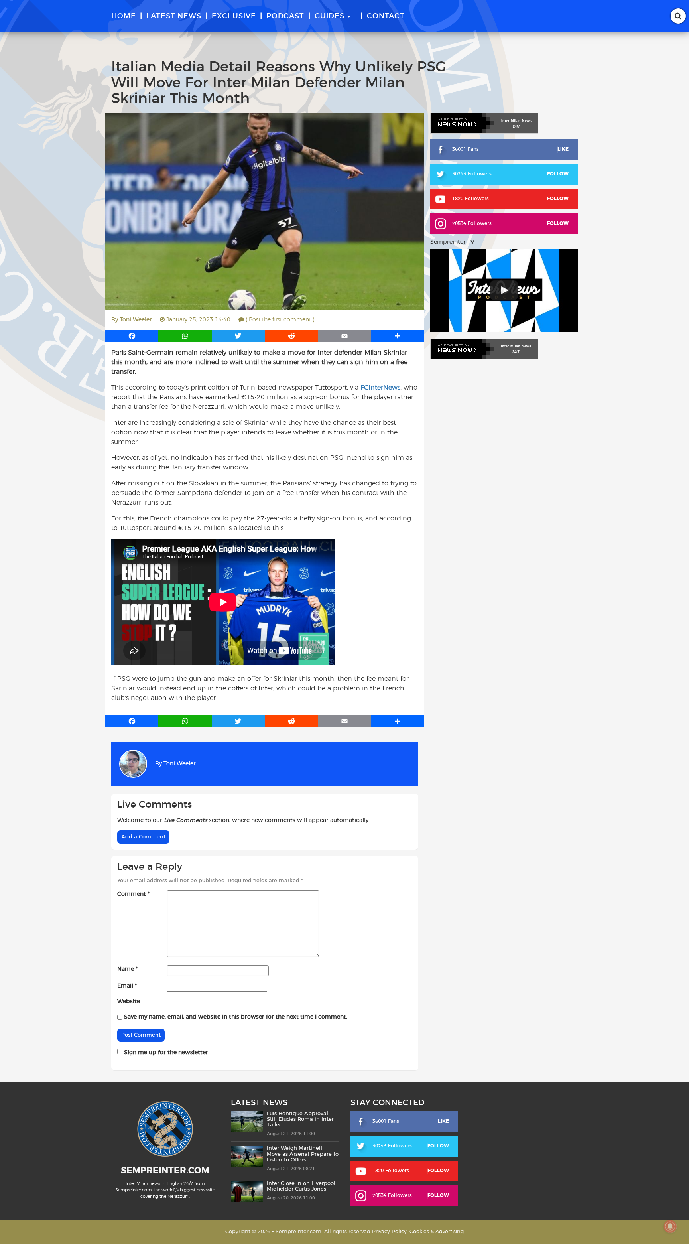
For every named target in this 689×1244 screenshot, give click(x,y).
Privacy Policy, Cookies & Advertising (418, 1231)
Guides (329, 16)
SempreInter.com (165, 1170)
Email (127, 986)
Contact (386, 16)
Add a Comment (143, 837)
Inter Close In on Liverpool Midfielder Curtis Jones (301, 1186)
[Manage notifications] (670, 1226)
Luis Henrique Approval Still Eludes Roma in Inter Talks (300, 1119)
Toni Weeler (136, 320)
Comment (133, 894)
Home (123, 16)
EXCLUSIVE (234, 16)
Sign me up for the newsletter (165, 1052)
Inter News (516, 121)
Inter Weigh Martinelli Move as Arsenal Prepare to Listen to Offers (303, 1154)
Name (127, 969)
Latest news (173, 16)
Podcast (285, 16)
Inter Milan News (516, 346)
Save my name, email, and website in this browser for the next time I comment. (235, 1017)
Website (128, 1001)
